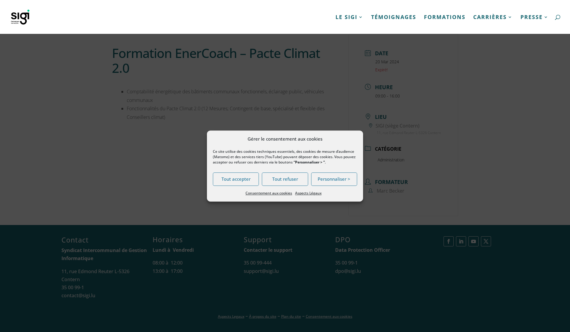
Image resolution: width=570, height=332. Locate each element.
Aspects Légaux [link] (308, 193)
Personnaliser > (334, 179)
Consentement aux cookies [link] (269, 193)
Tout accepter (236, 179)
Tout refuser (285, 179)
